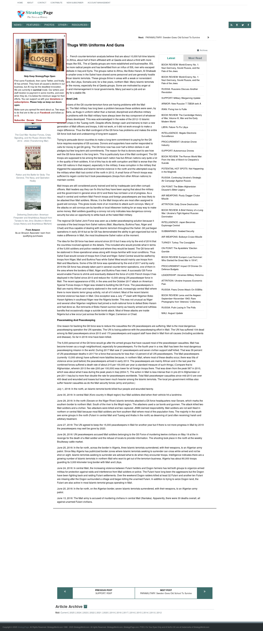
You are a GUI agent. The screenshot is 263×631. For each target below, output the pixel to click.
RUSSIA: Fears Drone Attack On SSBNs (181, 289)
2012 (159, 612)
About (30, 2)
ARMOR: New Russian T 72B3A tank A (181, 103)
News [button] (17, 24)
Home (20, 2)
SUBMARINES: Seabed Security (177, 231)
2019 (112, 612)
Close (39, 120)
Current (64, 612)
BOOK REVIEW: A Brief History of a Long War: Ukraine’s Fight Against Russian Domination (182, 213)
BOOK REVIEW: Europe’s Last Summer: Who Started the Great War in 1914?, (181, 258)
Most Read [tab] (195, 58)
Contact (42, 2)
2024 (78, 612)
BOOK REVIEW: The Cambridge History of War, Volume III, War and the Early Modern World (181, 118)
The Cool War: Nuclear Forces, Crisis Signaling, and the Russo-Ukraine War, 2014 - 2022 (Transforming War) (32, 137)
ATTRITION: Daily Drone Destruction (179, 204)
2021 (98, 612)
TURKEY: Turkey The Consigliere (178, 242)
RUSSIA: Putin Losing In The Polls (178, 307)
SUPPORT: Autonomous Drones (177, 150)
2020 (105, 612)
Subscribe (19, 120)
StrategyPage (23, 627)
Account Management (99, 2)
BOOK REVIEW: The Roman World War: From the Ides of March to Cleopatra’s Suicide (181, 159)
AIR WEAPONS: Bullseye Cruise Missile (181, 236)
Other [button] (62, 24)
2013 (152, 612)
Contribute (56, 2)
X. (18, 115)
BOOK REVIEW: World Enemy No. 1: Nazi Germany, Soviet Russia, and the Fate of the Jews (180, 68)
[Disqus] (134, 546)
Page (39, 14)
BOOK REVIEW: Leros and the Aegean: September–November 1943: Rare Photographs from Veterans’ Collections (181, 298)
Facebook (45, 112)
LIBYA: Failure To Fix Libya (174, 127)
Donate (30, 120)
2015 (139, 612)
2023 (85, 612)
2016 (132, 612)
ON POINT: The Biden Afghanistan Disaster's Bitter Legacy (178, 188)
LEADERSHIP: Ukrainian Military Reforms (182, 274)
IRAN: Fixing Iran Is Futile (174, 109)
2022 (92, 612)
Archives (204, 50)
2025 (72, 612)
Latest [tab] (171, 58)
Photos (49, 24)
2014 (145, 612)
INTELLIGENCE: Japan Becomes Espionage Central (178, 223)
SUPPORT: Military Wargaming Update (180, 97)
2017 (125, 612)
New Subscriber (75, 2)
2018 (119, 612)
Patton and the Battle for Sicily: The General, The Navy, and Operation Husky (33, 177)
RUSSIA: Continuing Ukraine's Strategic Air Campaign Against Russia (181, 179)
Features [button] (32, 24)
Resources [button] (79, 24)
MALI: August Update (172, 313)
